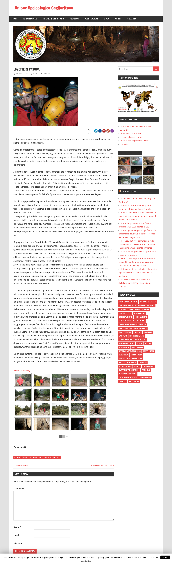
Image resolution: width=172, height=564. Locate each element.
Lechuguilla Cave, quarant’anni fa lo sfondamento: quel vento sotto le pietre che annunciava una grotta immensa (137, 244)
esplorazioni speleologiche (132, 321)
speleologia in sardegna (130, 359)
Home (14, 18)
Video (106, 18)
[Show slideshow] (21, 370)
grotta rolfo (125, 328)
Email (16, 535)
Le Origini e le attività (53, 18)
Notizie (118, 18)
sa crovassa (137, 347)
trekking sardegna (128, 374)
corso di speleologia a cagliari (134, 309)
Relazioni (74, 18)
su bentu (143, 362)
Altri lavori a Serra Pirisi (101, 465)
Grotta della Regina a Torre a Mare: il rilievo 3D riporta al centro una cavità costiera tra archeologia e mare (137, 262)
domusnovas (139, 313)
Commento (18, 488)
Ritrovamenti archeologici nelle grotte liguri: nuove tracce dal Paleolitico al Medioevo (138, 272)
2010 (121, 302)
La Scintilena (129, 191)
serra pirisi (148, 351)
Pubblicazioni (91, 18)
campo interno (126, 306)
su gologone (125, 366)
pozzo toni (124, 347)
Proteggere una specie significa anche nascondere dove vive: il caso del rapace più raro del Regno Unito (137, 234)
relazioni (47, 74)
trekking (146, 370)
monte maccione (126, 344)
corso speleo (125, 313)
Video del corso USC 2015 (132, 137)
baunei (17, 458)
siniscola (123, 355)
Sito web (17, 543)
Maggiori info (86, 561)
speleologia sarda (127, 362)
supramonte (45, 458)
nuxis (139, 344)
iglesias (137, 332)
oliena (147, 344)
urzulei (56, 458)
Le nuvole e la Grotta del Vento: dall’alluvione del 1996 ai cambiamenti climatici (136, 283)
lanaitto (148, 332)
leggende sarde (136, 336)
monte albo (140, 340)
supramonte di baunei (129, 370)
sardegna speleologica (130, 351)
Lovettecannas (21, 465)
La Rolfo (123, 336)
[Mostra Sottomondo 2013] (138, 111)
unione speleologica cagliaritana (135, 378)
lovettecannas (30, 458)
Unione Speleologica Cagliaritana (44, 8)
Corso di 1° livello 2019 (131, 134)
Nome (17, 527)
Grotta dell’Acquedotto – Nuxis (135, 141)
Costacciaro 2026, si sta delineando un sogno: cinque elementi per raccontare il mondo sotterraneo (137, 216)
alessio (36, 74)
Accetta (165, 557)
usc (130, 381)
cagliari (152, 302)
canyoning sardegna (145, 306)
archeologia (131, 302)
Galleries (131, 18)
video (136, 381)
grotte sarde (125, 332)
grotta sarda (140, 328)
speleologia (136, 355)
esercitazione (125, 317)
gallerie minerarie (128, 325)
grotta (142, 325)
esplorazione (141, 317)
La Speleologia (30, 18)
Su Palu (124, 144)
